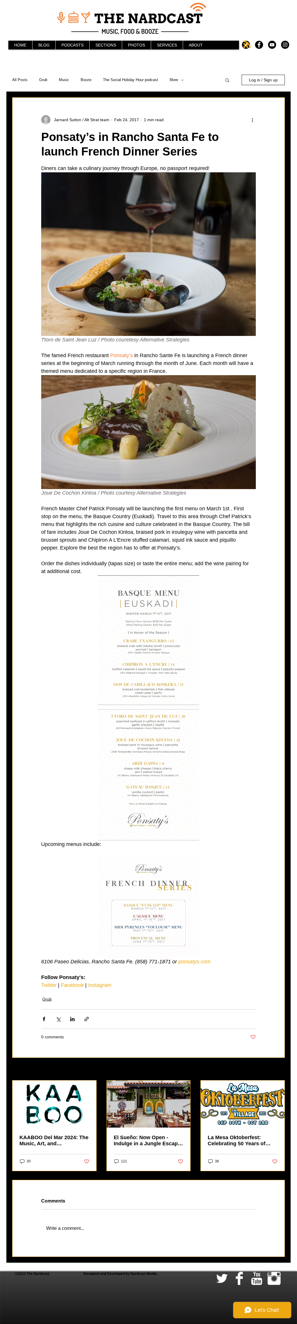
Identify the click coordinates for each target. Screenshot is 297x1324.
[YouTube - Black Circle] (272, 45)
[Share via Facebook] (44, 1019)
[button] (227, 80)
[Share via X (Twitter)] (58, 1019)
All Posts (20, 80)
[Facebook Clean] (239, 1278)
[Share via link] (86, 1019)
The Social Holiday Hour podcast (130, 80)
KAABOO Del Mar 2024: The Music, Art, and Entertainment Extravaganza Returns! (53, 1141)
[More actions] (252, 119)
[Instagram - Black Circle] (285, 45)
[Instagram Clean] (274, 1278)
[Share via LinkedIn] (72, 1019)
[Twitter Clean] (222, 1278)
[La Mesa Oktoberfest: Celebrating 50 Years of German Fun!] (243, 1104)
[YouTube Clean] (256, 1278)
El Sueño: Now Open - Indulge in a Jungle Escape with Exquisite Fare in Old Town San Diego (147, 1141)
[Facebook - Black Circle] (259, 45)
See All (278, 1069)
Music (64, 80)
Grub (43, 80)
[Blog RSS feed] (247, 45)
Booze (86, 80)
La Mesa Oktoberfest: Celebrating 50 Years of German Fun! (236, 1141)
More (174, 80)
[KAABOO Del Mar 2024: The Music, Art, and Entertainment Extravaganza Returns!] (54, 1104)
